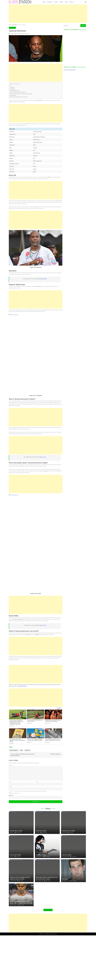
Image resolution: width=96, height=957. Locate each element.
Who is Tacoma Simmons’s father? (18, 92)
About (71, 2)
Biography (49, 2)
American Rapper (14, 750)
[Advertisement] (48, 14)
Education (12, 89)
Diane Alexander (43, 278)
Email (37, 781)
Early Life (12, 87)
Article (61, 2)
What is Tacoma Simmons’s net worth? (18, 96)
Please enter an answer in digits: (14, 793)
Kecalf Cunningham (55, 754)
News (66, 2)
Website (10, 786)
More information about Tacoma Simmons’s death (21, 93)
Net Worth (27, 750)
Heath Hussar (42, 625)
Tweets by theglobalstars (70, 69)
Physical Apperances (15, 90)
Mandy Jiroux (42, 457)
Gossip (56, 2)
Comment (11, 765)
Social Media (13, 95)
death (46, 471)
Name (10, 781)
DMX (21, 750)
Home (44, 2)
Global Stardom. (23, 686)
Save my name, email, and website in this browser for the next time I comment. (30, 791)
